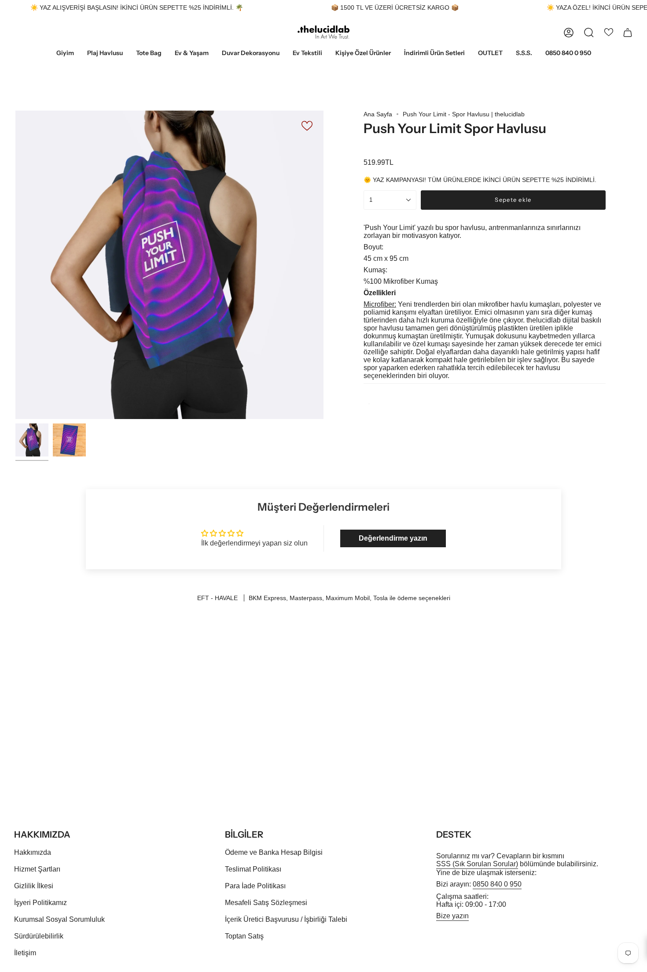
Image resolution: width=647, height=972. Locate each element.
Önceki (15, 265)
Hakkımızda (32, 852)
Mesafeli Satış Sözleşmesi (266, 902)
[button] (65, 53)
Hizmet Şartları (37, 869)
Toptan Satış (244, 936)
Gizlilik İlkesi (33, 886)
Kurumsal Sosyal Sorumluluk (59, 919)
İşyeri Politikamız (40, 902)
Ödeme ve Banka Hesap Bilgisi (274, 852)
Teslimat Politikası (253, 869)
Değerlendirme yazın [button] (393, 538)
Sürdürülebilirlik (38, 936)
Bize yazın (452, 916)
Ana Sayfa (378, 114)
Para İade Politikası (255, 886)
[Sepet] (628, 32)
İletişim (25, 953)
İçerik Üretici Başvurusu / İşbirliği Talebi (286, 919)
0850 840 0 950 (497, 884)
